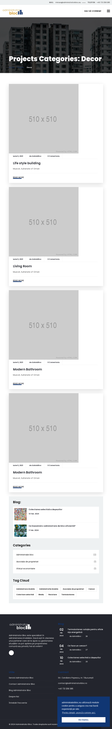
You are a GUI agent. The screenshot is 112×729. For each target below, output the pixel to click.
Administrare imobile (25, 589)
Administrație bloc (25, 554)
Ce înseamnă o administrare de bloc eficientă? (52, 526)
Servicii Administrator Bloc (21, 677)
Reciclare (52, 594)
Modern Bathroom (27, 369)
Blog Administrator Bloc (20, 690)
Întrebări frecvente (18, 702)
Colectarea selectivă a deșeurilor (45, 509)
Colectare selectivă (25, 594)
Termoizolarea (67, 594)
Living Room (22, 266)
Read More (18, 177)
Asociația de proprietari (27, 561)
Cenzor (92, 589)
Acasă (11, 67)
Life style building (27, 163)
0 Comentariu (54, 156)
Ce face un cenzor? (77, 645)
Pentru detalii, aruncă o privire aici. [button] (79, 713)
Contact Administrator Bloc (22, 684)
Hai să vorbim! (92, 11)
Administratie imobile (48, 589)
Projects (20, 67)
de (35, 156)
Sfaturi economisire (25, 568)
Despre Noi (14, 696)
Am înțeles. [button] (83, 720)
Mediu (41, 594)
